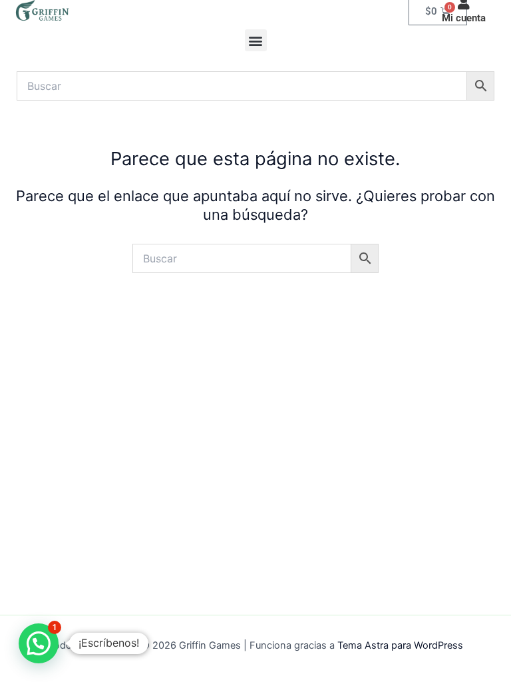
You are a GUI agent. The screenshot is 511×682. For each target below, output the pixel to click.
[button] (256, 40)
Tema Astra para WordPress (400, 645)
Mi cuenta (464, 18)
